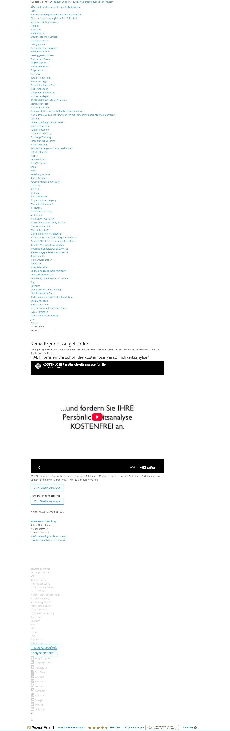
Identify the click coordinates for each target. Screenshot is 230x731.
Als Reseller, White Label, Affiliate (48, 222)
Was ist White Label (41, 226)
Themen (35, 25)
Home (34, 10)
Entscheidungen (39, 152)
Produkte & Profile (40, 107)
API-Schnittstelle (39, 196)
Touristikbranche (39, 40)
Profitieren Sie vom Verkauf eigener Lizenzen (54, 237)
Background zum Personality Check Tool (51, 296)
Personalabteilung (40, 598)
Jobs (33, 319)
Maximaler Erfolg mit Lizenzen (46, 233)
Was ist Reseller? (39, 230)
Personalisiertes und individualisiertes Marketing (56, 111)
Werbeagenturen (39, 66)
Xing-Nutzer (37, 70)
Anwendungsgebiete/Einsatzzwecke (49, 248)
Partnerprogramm (40, 572)
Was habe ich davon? (42, 204)
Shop (33, 166)
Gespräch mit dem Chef (43, 85)
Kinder (34, 155)
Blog (33, 282)
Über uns (35, 285)
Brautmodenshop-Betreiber (45, 36)
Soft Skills (36, 185)
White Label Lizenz (40, 583)
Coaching (35, 73)
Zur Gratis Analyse (47, 488)
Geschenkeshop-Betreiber (44, 48)
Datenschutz (37, 643)
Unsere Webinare (40, 591)
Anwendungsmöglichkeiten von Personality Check (56, 14)
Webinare (36, 263)
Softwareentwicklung (41, 211)
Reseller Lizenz (38, 579)
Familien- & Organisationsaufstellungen (51, 148)
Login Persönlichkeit (41, 605)
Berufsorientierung (41, 77)
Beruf (33, 170)
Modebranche (38, 33)
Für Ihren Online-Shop (42, 587)
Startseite (36, 617)
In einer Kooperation (41, 259)
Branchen (36, 29)
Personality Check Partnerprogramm (50, 278)
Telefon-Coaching (40, 129)
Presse (34, 323)
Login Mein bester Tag (42, 613)
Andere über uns (39, 304)
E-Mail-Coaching (39, 144)
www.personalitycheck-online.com (48, 539)
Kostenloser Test (39, 103)
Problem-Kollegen (40, 96)
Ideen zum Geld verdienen (44, 21)
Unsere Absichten (40, 300)
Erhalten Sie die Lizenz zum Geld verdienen (53, 241)
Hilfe (33, 628)
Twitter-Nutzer (38, 62)
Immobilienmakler (40, 51)
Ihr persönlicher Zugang (43, 200)
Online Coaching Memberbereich (48, 122)
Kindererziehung (39, 88)
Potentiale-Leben (39, 267)
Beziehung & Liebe (40, 174)
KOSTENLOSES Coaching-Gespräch (49, 100)
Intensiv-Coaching (40, 125)
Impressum (36, 639)
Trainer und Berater (41, 59)
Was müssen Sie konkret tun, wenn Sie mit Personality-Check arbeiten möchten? (73, 114)
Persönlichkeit (38, 159)
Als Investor (37, 215)
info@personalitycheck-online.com (49, 536)
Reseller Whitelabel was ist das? (47, 244)
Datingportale (38, 44)
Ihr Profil (35, 192)
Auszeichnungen (39, 311)
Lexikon (34, 631)
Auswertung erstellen (42, 602)
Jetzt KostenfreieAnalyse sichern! (44, 650)
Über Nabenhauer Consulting (46, 289)
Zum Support (63, 1)
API (32, 576)
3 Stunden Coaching (41, 133)
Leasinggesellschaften (42, 55)
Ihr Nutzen (36, 207)
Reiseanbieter (38, 256)
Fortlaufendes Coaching (43, 140)
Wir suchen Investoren (42, 218)
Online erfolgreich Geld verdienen (48, 270)
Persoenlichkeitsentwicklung (45, 181)
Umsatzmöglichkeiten (42, 274)
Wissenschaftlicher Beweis (44, 315)
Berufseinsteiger (39, 81)
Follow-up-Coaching (41, 137)
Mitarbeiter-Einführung (43, 92)
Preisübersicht (38, 163)
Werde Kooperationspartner (45, 594)
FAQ (33, 635)
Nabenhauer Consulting (43, 521)
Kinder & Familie (39, 177)
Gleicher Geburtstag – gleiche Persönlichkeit (54, 18)
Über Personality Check (43, 293)
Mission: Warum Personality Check (49, 308)
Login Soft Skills (39, 609)
